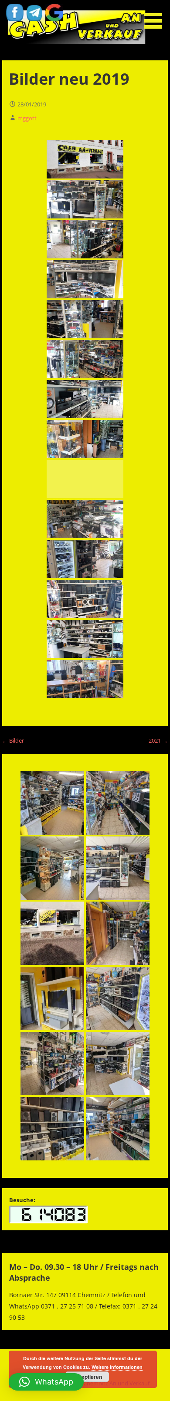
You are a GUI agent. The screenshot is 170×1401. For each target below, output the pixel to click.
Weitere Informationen (117, 1367)
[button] (156, 15)
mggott (27, 118)
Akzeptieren (87, 1377)
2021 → (158, 740)
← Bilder (13, 740)
